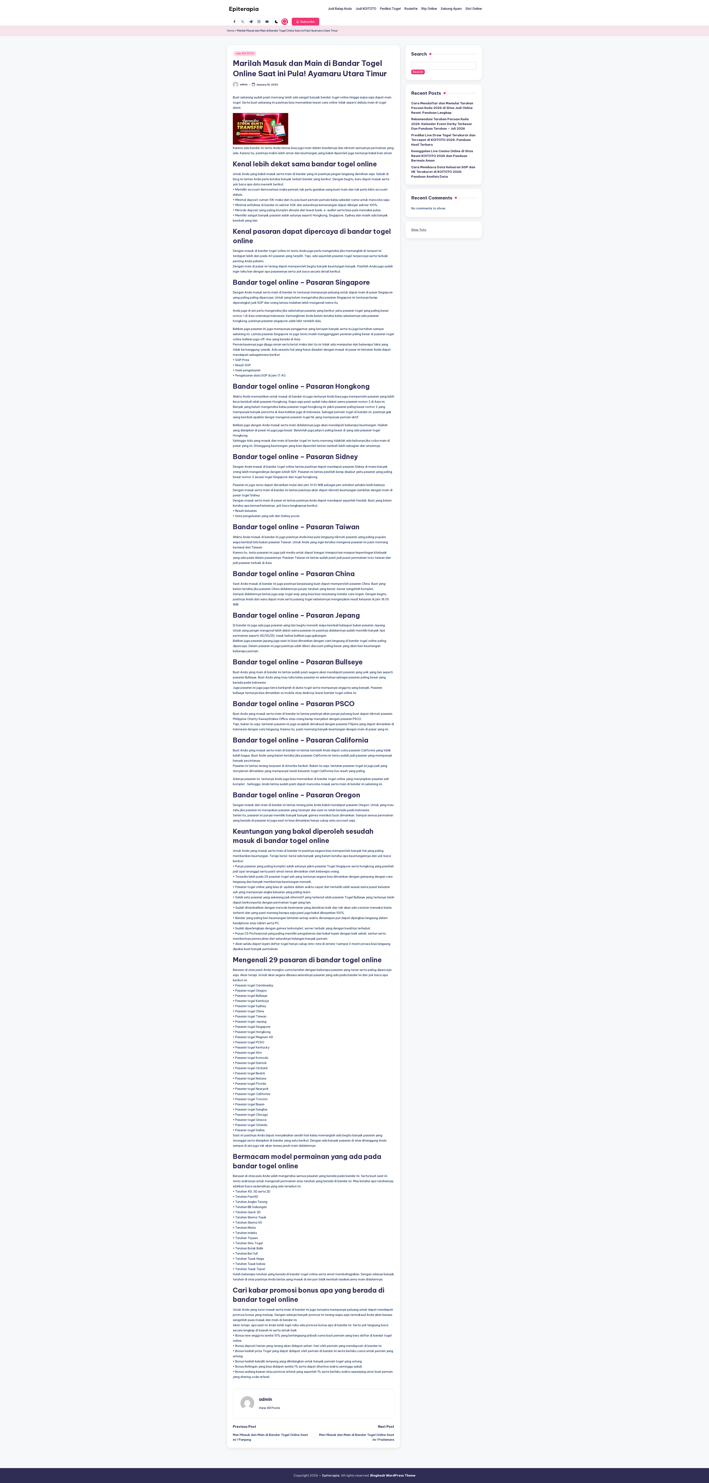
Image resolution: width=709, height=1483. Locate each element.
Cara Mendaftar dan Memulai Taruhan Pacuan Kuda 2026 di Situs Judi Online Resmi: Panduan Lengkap (442, 107)
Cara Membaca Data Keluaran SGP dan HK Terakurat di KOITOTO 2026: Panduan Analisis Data (443, 171)
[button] (305, 21)
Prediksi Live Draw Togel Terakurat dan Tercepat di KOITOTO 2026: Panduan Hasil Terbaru (443, 139)
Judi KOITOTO (245, 53)
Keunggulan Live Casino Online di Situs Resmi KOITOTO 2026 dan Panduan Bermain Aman (442, 156)
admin (265, 1399)
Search (419, 54)
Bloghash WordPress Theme (392, 1475)
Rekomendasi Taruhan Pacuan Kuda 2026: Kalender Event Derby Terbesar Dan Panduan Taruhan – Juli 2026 (441, 124)
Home (230, 30)
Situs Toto (418, 230)
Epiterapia (244, 8)
